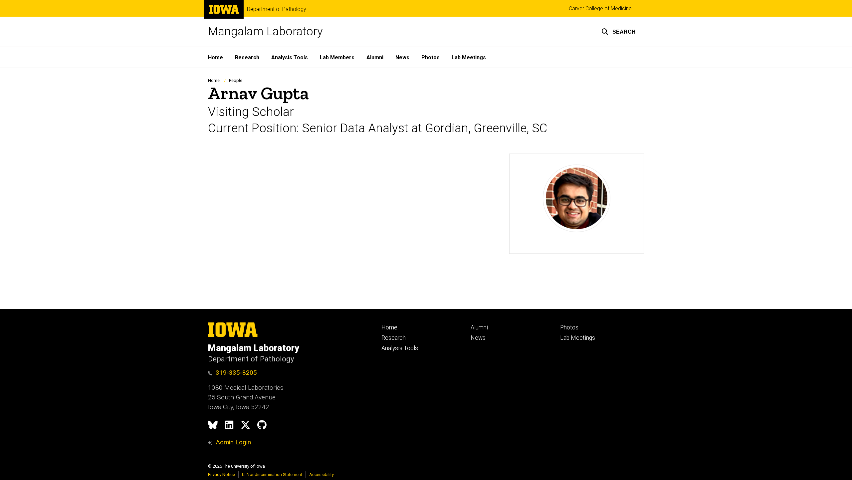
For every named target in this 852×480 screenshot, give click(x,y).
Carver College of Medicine (600, 8)
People (235, 80)
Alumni (374, 57)
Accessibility (321, 474)
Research (247, 57)
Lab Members (337, 57)
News (402, 57)
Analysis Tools (289, 57)
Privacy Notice (221, 474)
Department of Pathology (276, 9)
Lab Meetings (469, 57)
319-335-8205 (236, 372)
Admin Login (233, 442)
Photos (430, 57)
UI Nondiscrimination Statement (272, 474)
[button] (618, 32)
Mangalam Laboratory (265, 31)
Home (215, 57)
